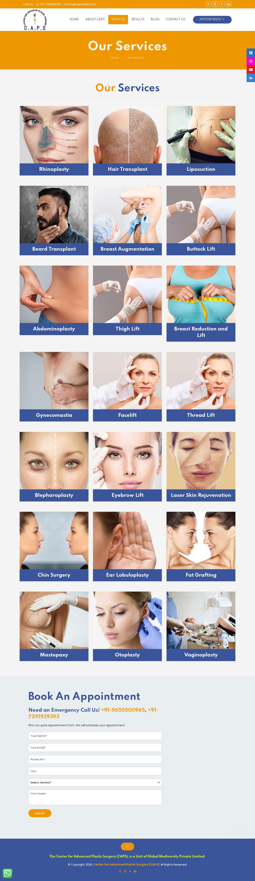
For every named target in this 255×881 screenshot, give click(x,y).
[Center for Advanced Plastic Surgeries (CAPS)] (35, 19)
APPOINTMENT (210, 19)
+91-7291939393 (50, 4)
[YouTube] (222, 4)
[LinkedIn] (229, 4)
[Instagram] (215, 4)
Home (115, 57)
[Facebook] (208, 4)
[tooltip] (251, 52)
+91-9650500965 (123, 710)
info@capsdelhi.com (81, 4)
